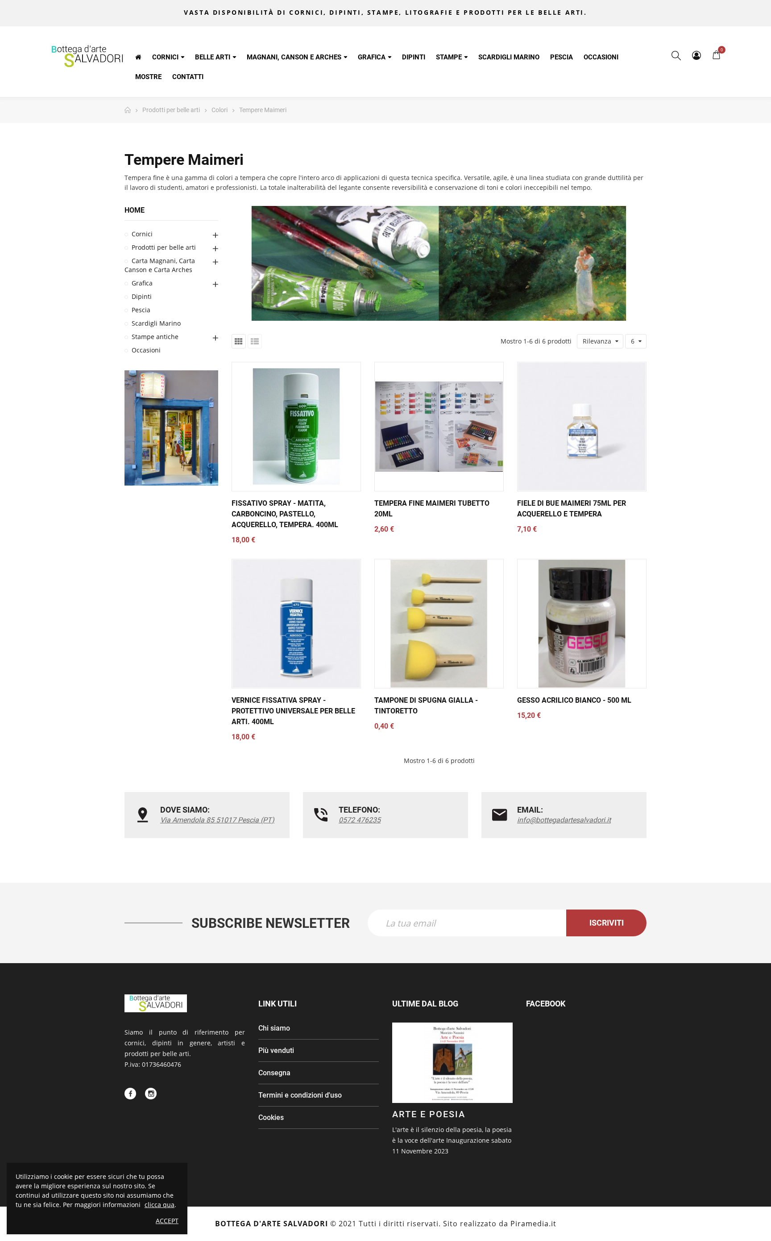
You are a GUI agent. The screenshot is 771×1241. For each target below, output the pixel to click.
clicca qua (159, 1204)
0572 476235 (360, 820)
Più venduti (276, 1050)
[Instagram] (151, 1093)
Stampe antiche (155, 336)
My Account (696, 55)
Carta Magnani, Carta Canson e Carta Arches (159, 265)
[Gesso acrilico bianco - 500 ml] (582, 624)
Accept (167, 1220)
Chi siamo (274, 1028)
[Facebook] (130, 1093)
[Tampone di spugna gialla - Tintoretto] (439, 624)
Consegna (274, 1073)
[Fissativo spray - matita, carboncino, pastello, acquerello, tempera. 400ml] (296, 427)
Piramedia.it (533, 1223)
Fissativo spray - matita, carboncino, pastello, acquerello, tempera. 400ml (285, 514)
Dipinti (142, 296)
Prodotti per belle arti (164, 247)
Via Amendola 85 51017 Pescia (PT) (217, 820)
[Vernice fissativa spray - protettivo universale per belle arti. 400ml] (296, 624)
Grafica (142, 283)
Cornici (142, 234)
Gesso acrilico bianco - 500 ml (574, 700)
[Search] (676, 55)
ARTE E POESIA (428, 1114)
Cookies (271, 1117)
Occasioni (146, 350)
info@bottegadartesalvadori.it (564, 820)
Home (134, 210)
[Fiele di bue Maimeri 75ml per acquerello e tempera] (582, 427)
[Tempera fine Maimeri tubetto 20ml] (439, 427)
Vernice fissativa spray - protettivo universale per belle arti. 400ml (293, 711)
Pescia (141, 310)
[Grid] (239, 341)
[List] (255, 341)
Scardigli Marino (156, 323)
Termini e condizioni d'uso (300, 1095)
